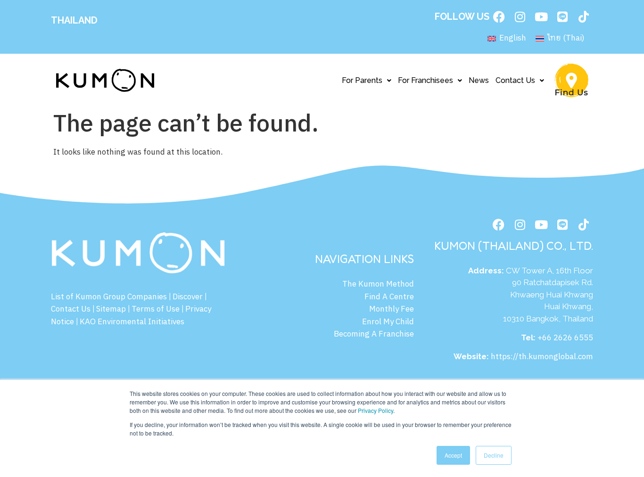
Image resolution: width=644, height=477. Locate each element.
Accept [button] (453, 455)
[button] (366, 80)
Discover (188, 297)
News (479, 80)
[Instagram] (520, 16)
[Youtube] (541, 16)
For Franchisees (425, 80)
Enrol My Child (388, 322)
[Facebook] (498, 16)
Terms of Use (156, 309)
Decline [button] (494, 455)
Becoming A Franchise (374, 334)
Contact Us (515, 80)
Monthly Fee (391, 309)
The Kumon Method (378, 284)
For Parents (362, 80)
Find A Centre (389, 297)
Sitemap (111, 309)
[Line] (562, 16)
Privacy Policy (375, 410)
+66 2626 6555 (565, 338)
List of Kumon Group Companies (109, 297)
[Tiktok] (583, 16)
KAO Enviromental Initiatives (132, 322)
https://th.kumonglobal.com (542, 356)
